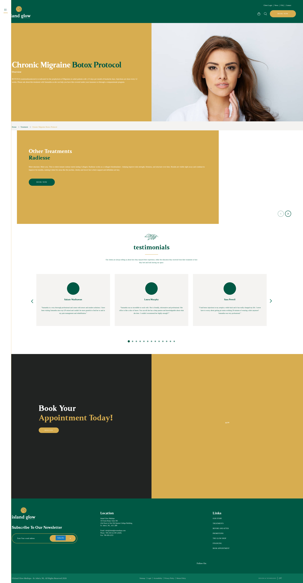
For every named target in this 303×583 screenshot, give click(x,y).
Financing (217, 543)
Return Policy (181, 578)
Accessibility (158, 578)
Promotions (218, 533)
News (276, 5)
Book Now (41, 182)
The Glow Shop (219, 538)
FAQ (282, 5)
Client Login (268, 5)
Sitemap (142, 578)
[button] (288, 214)
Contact (288, 5)
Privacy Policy (169, 578)
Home (14, 127)
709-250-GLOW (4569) (113, 533)
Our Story (217, 518)
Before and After (221, 528)
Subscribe (60, 538)
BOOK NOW (283, 14)
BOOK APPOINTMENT (221, 548)
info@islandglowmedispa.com (115, 530)
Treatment (24, 127)
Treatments (218, 523)
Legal (149, 578)
